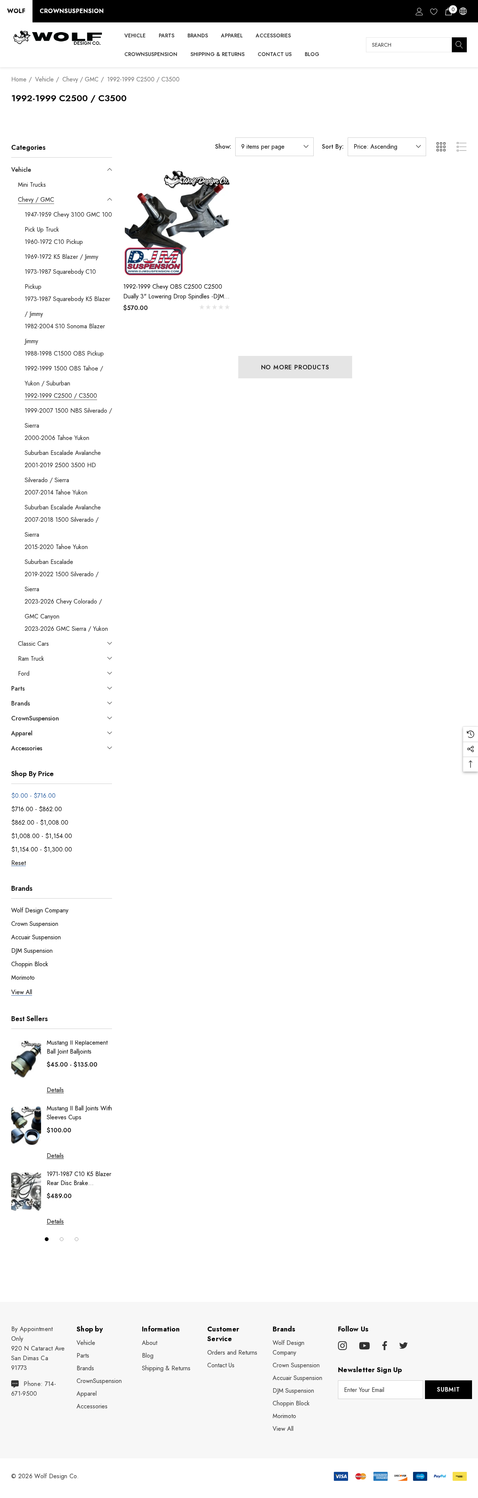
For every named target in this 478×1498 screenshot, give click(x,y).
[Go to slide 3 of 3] (76, 1239)
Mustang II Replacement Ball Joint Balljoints (77, 1047)
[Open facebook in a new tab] (383, 1346)
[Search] (459, 44)
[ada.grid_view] (440, 146)
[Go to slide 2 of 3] (61, 1239)
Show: (223, 147)
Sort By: (333, 147)
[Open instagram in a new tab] (342, 1346)
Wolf (16, 11)
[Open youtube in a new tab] (364, 1346)
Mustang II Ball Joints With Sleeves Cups (79, 1113)
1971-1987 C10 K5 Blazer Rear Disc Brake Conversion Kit (79, 1179)
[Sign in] (419, 11)
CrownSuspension (72, 11)
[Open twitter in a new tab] (403, 1346)
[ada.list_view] (461, 146)
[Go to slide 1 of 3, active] (47, 1239)
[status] (33, 795)
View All (283, 1428)
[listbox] (387, 146)
